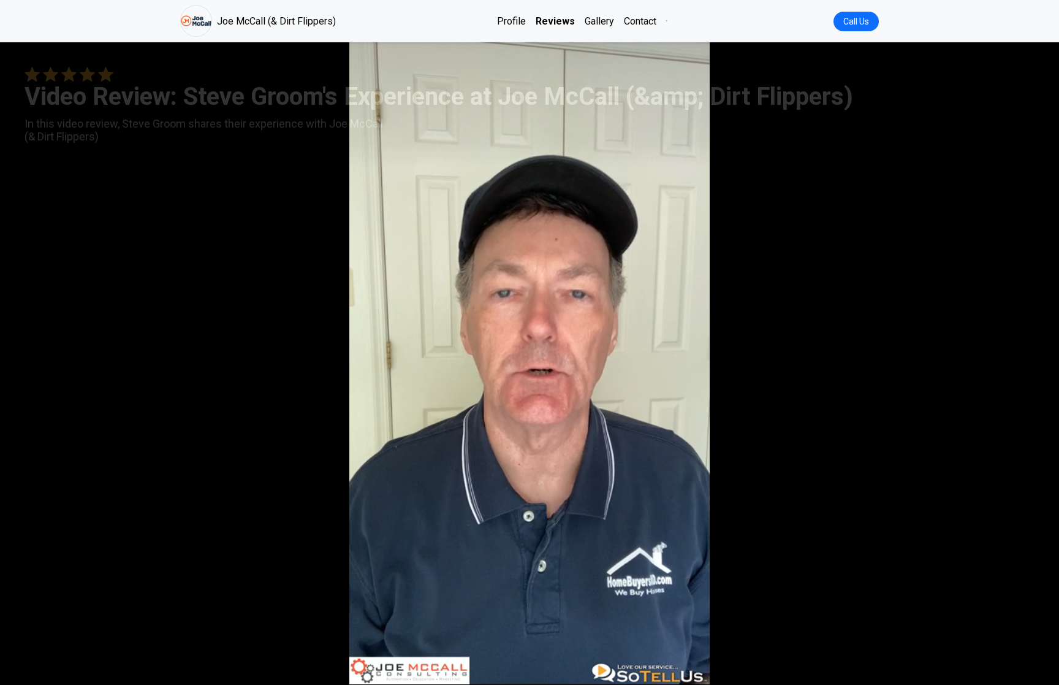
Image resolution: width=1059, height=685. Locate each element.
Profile (511, 21)
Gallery (599, 21)
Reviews (555, 21)
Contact (640, 21)
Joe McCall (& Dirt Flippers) (276, 21)
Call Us (856, 21)
